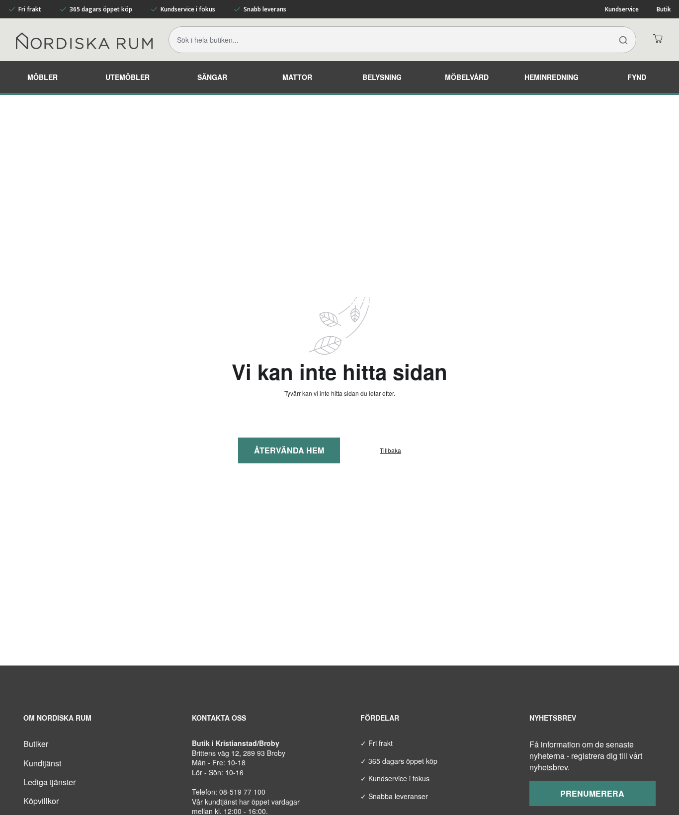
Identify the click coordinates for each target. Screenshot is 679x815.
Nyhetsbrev (552, 718)
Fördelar (379, 718)
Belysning (382, 77)
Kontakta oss (219, 718)
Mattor (297, 77)
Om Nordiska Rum (57, 718)
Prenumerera (592, 793)
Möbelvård (467, 77)
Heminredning (551, 77)
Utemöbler (127, 77)
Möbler (42, 77)
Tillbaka (390, 450)
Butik (664, 9)
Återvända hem (289, 450)
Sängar (212, 77)
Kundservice (622, 9)
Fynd (636, 77)
